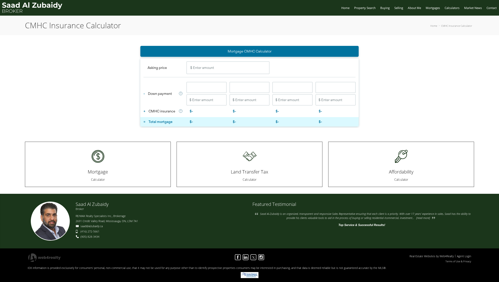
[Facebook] (238, 257)
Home (433, 26)
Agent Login (464, 256)
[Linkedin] (246, 257)
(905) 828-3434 (90, 236)
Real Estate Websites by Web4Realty (432, 256)
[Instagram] (261, 257)
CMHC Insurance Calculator (456, 26)
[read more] (423, 218)
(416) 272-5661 (90, 231)
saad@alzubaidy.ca (92, 226)
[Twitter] (253, 257)
